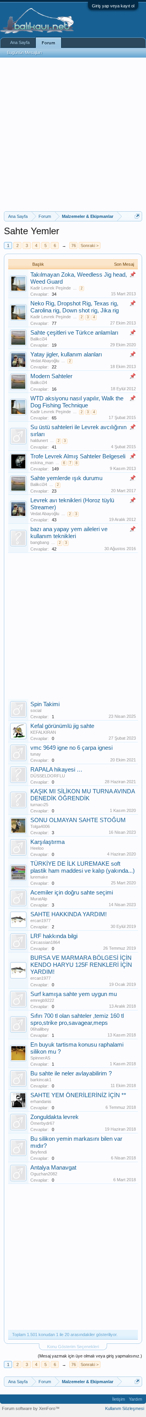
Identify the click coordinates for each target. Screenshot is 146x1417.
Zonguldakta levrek (54, 1117)
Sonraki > (90, 245)
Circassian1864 (45, 942)
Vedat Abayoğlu (44, 360)
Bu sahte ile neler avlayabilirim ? (71, 1073)
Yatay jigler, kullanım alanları (66, 354)
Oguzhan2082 (43, 1173)
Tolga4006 (40, 826)
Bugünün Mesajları (24, 52)
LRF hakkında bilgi (53, 936)
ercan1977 (40, 920)
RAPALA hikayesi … (56, 769)
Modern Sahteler (51, 376)
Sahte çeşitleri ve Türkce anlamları (74, 333)
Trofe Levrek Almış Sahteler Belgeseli (77, 456)
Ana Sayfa (20, 42)
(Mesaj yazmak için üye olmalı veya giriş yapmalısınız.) (90, 1356)
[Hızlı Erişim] (137, 216)
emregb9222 (42, 1000)
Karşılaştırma (47, 842)
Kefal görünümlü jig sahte (62, 726)
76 (73, 245)
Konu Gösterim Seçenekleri (73, 1346)
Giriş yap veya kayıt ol (113, 6)
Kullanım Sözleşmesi (124, 1408)
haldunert (39, 440)
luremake (39, 877)
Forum (48, 42)
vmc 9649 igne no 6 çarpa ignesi (71, 748)
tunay (35, 754)
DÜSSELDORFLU (47, 775)
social (35, 710)
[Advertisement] (73, 134)
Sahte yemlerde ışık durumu (66, 478)
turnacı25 (39, 804)
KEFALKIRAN (43, 732)
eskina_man (41, 462)
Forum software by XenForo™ (31, 1408)
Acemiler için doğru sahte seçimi (71, 892)
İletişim (118, 1399)
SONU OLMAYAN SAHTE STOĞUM (78, 820)
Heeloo (37, 848)
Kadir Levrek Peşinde (50, 288)
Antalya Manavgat (53, 1167)
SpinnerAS (40, 1058)
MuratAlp (38, 898)
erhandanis (40, 1101)
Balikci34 (38, 339)
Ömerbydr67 (42, 1123)
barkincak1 (40, 1079)
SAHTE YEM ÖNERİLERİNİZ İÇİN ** (78, 1095)
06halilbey (39, 1029)
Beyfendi (38, 1152)
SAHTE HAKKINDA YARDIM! (68, 914)
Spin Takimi (45, 704)
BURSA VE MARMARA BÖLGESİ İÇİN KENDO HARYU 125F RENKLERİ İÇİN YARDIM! (81, 965)
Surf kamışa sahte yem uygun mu (73, 994)
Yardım (135, 1399)
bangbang (39, 542)
